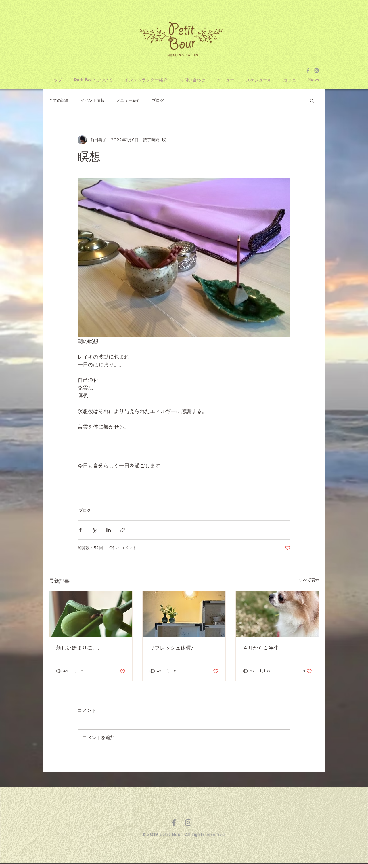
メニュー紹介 (128, 100)
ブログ (158, 100)
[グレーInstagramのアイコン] (188, 822)
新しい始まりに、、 (79, 648)
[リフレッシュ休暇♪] (184, 614)
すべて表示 (309, 580)
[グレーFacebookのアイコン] (174, 822)
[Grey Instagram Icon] (316, 70)
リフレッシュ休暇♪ (171, 648)
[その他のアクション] (286, 139)
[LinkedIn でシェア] (108, 530)
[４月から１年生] (277, 614)
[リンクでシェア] (122, 530)
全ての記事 (59, 100)
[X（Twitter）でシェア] (94, 530)
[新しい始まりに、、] (90, 614)
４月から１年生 (261, 648)
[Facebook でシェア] (80, 530)
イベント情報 (92, 100)
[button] (312, 100)
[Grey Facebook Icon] (308, 70)
